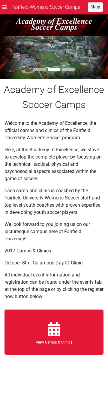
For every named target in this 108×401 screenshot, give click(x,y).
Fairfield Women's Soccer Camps (45, 7)
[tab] (39, 69)
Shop (95, 7)
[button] (4, 7)
